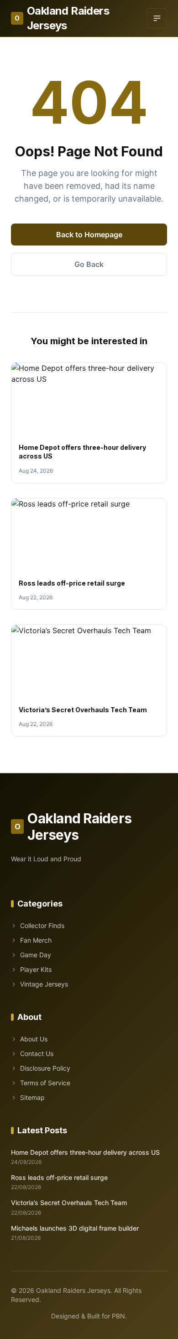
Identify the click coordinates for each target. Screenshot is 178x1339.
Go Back (89, 264)
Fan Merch (36, 940)
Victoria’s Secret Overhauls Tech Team (83, 710)
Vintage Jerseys (44, 984)
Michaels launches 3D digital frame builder (75, 1228)
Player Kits (36, 969)
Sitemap (32, 1097)
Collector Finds (42, 925)
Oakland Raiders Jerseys (62, 18)
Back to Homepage (89, 234)
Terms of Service (45, 1083)
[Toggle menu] (157, 18)
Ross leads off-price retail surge (72, 583)
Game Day (35, 955)
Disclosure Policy (45, 1068)
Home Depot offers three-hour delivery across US (85, 1152)
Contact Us (36, 1053)
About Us (33, 1039)
